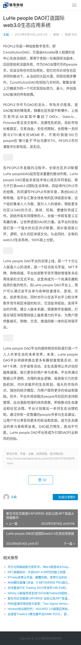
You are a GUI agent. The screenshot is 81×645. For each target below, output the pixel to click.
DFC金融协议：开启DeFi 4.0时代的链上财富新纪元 (39, 572)
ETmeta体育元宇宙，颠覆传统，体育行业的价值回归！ (39, 577)
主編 (6, 34)
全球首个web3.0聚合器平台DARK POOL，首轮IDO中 (39, 614)
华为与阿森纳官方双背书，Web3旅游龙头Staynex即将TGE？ (39, 567)
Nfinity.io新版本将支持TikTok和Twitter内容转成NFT (39, 593)
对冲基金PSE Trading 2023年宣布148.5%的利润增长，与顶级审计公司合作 (39, 587)
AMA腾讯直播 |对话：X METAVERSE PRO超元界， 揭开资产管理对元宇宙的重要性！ (39, 582)
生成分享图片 (67, 497)
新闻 (56, 34)
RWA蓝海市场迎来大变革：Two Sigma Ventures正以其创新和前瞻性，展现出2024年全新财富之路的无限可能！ (39, 603)
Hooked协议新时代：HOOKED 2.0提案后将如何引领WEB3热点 (39, 609)
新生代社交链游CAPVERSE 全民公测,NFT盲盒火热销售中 (39, 598)
